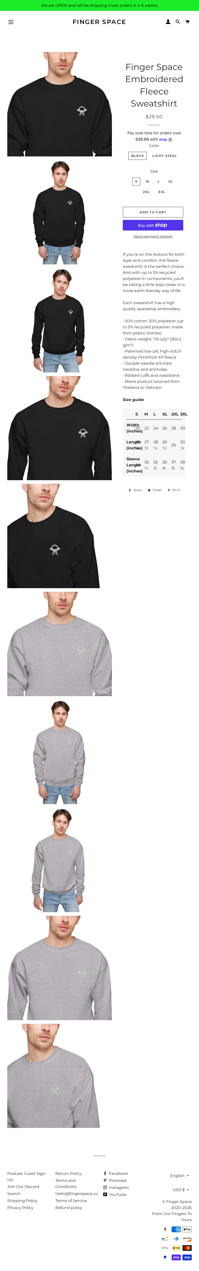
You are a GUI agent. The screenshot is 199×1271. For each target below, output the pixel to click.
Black (137, 156)
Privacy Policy (20, 1207)
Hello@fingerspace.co (76, 1193)
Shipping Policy (22, 1200)
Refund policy (68, 1207)
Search (14, 1193)
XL (170, 181)
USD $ (179, 1189)
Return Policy (68, 1173)
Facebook (118, 1173)
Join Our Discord (23, 1186)
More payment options (152, 236)
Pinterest (117, 1180)
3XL (161, 192)
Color (154, 145)
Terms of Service (71, 1200)
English (177, 1175)
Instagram (118, 1187)
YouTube (117, 1194)
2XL (146, 192)
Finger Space (99, 21)
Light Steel (164, 156)
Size (154, 171)
